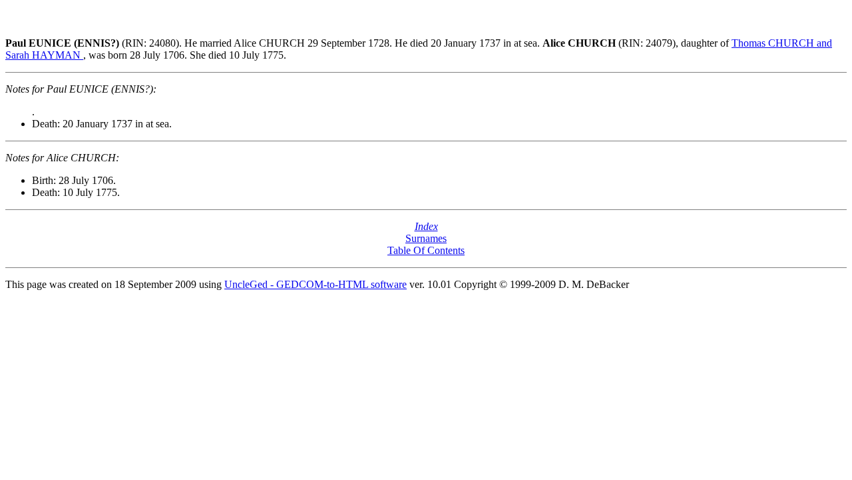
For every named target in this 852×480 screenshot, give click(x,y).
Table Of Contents (426, 250)
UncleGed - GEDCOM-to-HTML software (315, 284)
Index (426, 226)
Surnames (426, 238)
